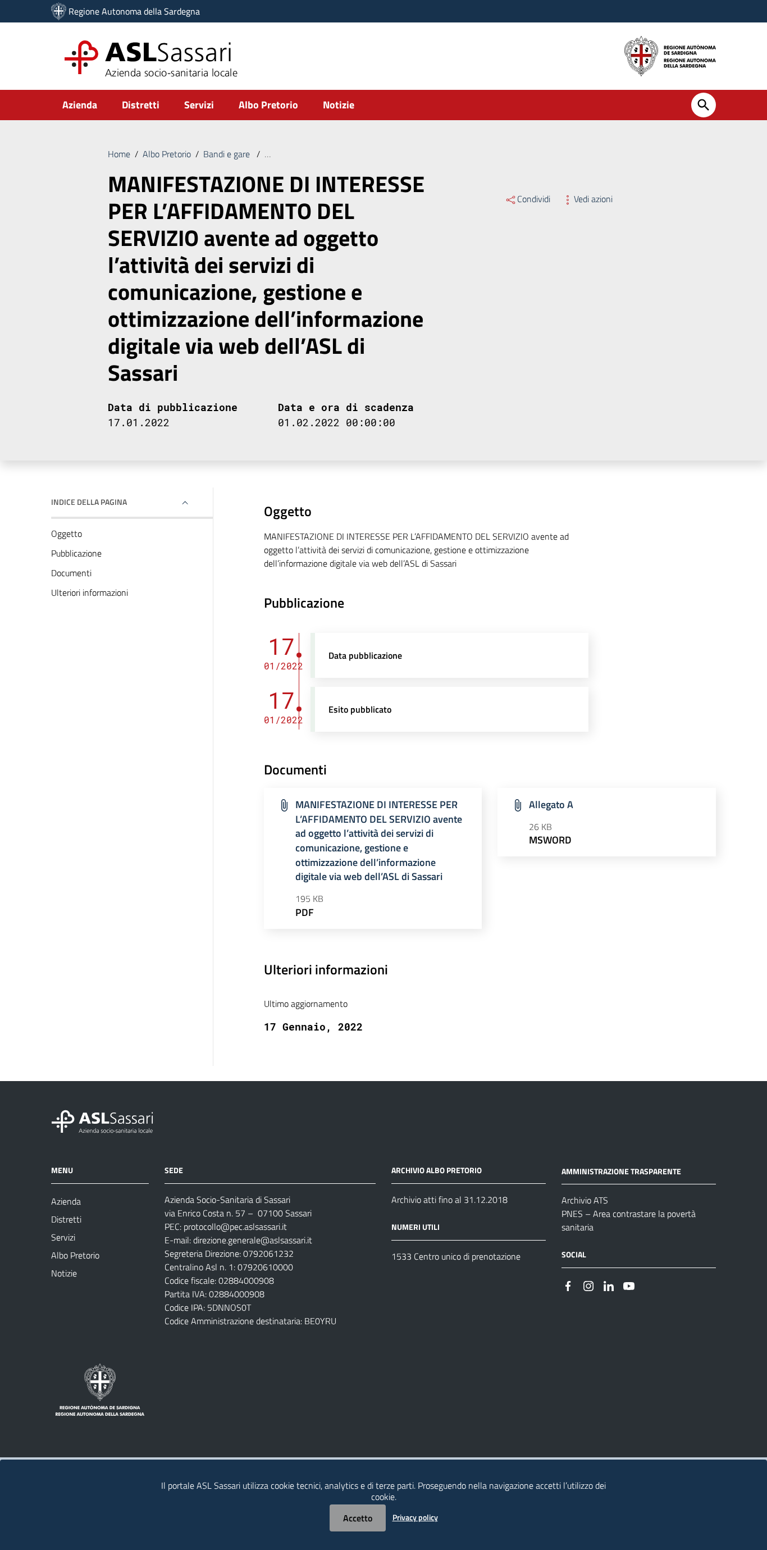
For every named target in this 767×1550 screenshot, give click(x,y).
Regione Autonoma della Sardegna (134, 11)
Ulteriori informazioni (89, 592)
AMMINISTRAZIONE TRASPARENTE (621, 1171)
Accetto (357, 1518)
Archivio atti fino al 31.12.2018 (449, 1199)
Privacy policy (415, 1517)
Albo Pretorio (268, 104)
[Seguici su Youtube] (629, 1284)
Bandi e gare (227, 154)
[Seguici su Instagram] (588, 1284)
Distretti (140, 104)
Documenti (71, 573)
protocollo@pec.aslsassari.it (235, 1226)
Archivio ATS (584, 1200)
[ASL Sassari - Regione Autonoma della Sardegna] (109, 1120)
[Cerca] (703, 105)
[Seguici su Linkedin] (608, 1284)
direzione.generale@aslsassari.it (252, 1240)
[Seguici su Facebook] (568, 1284)
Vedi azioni (593, 199)
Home (119, 154)
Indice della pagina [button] (89, 502)
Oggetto (66, 533)
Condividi (533, 199)
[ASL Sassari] (58, 11)
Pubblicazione (76, 553)
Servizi (199, 104)
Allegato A (551, 804)
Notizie (338, 104)
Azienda (79, 104)
